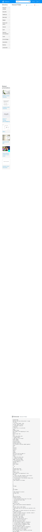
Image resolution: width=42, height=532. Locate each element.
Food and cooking (4, 8)
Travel (4, 36)
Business (4, 44)
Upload (33, 1)
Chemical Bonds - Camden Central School (6, 155)
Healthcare (5, 14)
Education (5, 11)
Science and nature (5, 23)
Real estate (5, 17)
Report (37, 5)
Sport (4, 29)
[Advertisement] (6, 66)
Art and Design (5, 39)
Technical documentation (5, 33)
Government (5, 47)
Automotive (5, 42)
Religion (4, 20)
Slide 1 (4, 131)
